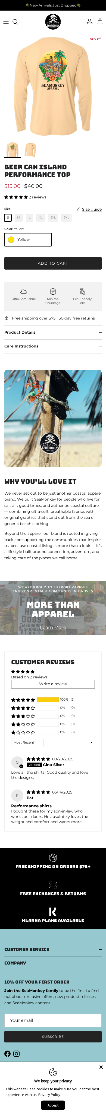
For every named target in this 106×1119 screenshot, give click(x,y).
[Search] (18, 22)
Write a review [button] (53, 683)
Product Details (19, 332)
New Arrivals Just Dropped (53, 5)
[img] (39, 759)
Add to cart (53, 263)
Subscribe (53, 1037)
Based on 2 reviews (29, 677)
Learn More (53, 627)
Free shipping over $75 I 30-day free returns (53, 318)
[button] (16, 197)
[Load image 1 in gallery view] (53, 86)
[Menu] (6, 22)
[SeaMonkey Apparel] (53, 21)
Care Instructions (21, 346)
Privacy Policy (49, 1094)
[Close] (101, 1066)
